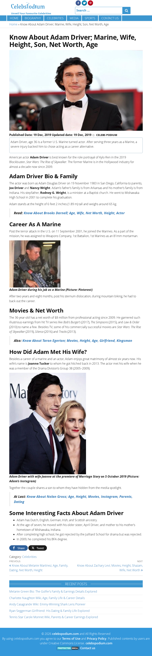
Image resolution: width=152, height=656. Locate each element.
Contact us (110, 18)
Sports (90, 18)
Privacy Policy (96, 639)
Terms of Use (71, 639)
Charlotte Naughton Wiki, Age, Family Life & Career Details (47, 598)
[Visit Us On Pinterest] (90, 3)
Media (74, 18)
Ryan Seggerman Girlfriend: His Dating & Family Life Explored (49, 611)
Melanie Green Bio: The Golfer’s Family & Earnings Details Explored (53, 591)
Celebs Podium (106, 135)
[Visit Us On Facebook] (78, 3)
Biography (33, 18)
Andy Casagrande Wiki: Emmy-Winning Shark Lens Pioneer (47, 604)
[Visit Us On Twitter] (84, 3)
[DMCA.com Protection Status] (68, 648)
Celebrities (55, 18)
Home (14, 18)
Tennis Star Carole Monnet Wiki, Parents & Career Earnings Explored (53, 617)
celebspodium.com (65, 634)
